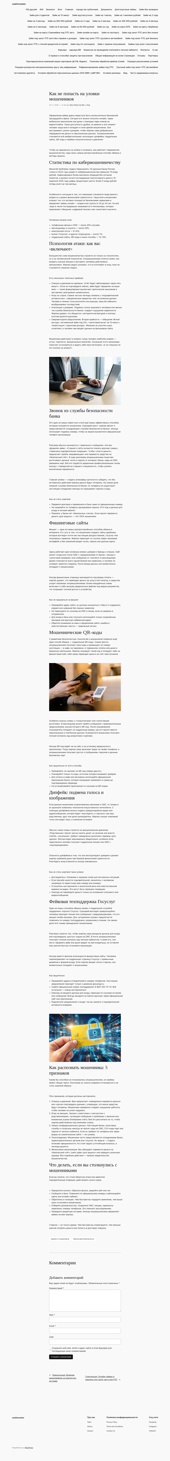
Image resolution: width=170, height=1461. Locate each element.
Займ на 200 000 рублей (60, 21)
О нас (155, 50)
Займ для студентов (39, 15)
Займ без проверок (148, 9)
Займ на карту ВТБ (121, 27)
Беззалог (50, 9)
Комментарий (56, 1288)
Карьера (62, 50)
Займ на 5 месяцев (37, 27)
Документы (106, 9)
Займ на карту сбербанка (145, 27)
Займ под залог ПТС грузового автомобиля (101, 38)
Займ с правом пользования (111, 44)
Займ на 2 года (150, 15)
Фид (125, 73)
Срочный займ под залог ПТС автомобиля (137, 67)
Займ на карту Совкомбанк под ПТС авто (54, 32)
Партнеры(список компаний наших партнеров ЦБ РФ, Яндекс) (56, 61)
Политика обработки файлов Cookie (107, 61)
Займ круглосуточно (82, 15)
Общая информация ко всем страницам (115, 56)
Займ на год (103, 27)
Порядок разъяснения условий (142, 61)
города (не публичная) (87, 9)
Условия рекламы (112, 73)
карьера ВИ (75, 50)
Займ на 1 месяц (103, 15)
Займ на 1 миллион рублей (127, 15)
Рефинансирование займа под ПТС (96, 67)
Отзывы (141, 56)
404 (41, 9)
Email (52, 1326)
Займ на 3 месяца (101, 21)
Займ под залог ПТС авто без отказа (140, 32)
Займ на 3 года (82, 21)
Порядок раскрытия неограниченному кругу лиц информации (45, 67)
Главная (69, 9)
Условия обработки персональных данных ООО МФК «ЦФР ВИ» (69, 73)
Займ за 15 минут (60, 15)
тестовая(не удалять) (24, 73)
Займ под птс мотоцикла (82, 44)
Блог (60, 9)
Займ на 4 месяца (149, 21)
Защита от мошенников (60, 1239)
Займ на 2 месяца (36, 21)
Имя (52, 1315)
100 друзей (31, 9)
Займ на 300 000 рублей (125, 21)
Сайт (51, 1337)
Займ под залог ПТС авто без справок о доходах (53, 38)
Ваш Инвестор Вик (77, 105)
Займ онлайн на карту (88, 32)
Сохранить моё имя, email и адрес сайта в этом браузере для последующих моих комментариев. (82, 1349)
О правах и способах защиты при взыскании (71, 56)
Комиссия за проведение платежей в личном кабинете (111, 50)
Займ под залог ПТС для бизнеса (141, 38)
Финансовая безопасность (83, 1239)
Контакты (145, 50)
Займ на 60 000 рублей (82, 27)
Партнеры (153, 56)
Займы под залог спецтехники (143, 44)
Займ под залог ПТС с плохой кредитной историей (43, 44)
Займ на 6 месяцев (58, 27)
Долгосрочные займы (125, 9)
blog (88, 105)
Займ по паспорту (110, 32)
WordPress (29, 1448)
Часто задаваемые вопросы (144, 73)
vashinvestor (19, 4)
